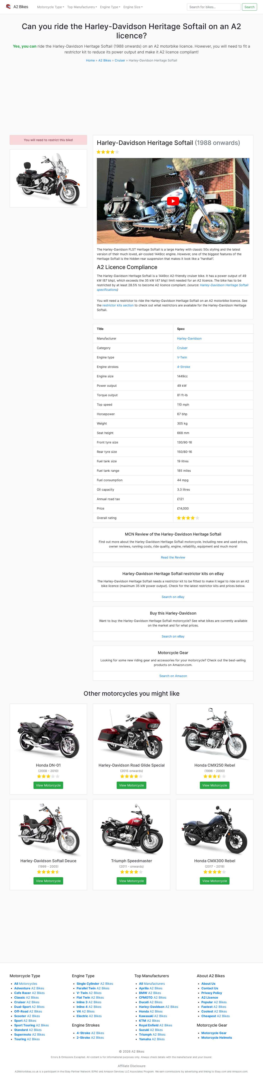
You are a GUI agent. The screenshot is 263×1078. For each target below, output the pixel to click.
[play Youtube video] (173, 201)
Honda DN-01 (48, 765)
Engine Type (109, 7)
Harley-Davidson (189, 338)
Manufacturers (152, 984)
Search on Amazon (173, 676)
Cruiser (120, 60)
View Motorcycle (48, 785)
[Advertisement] (131, 99)
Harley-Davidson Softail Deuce (48, 861)
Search (250, 7)
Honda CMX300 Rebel (214, 861)
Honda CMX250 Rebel (214, 765)
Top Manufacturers (81, 7)
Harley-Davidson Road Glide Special (132, 765)
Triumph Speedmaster (131, 861)
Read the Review (173, 557)
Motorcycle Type (49, 7)
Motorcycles (25, 984)
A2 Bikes (104, 60)
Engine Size (131, 7)
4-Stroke (183, 367)
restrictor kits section (118, 305)
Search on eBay (173, 597)
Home (90, 60)
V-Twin (182, 357)
